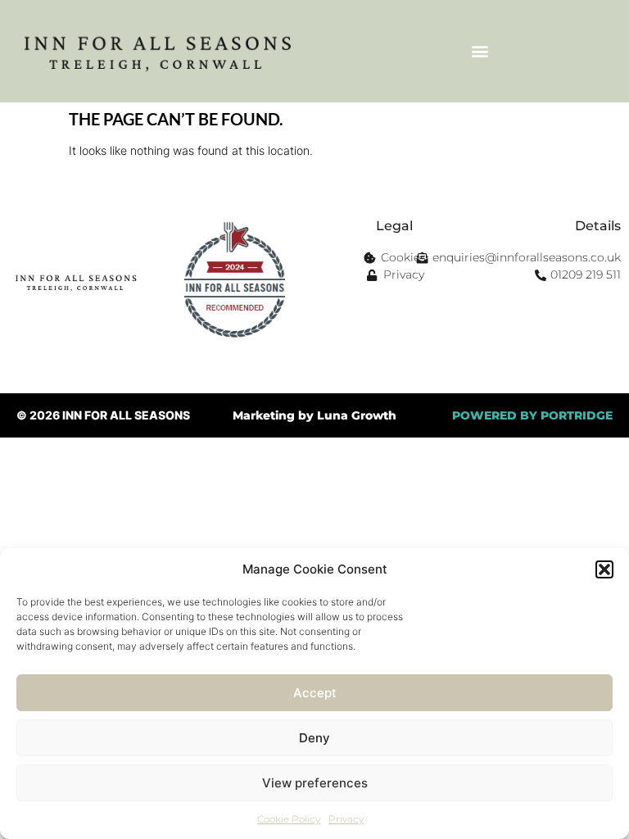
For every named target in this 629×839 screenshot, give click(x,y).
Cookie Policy (288, 819)
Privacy (346, 819)
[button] (604, 569)
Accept (315, 693)
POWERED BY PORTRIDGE (532, 415)
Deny (314, 738)
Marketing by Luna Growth (314, 415)
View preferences (315, 783)
